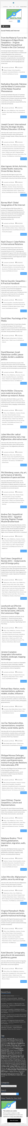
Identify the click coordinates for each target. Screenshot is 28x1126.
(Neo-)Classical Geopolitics (10, 185)
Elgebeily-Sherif (20, 1059)
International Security (13, 150)
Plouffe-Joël (15, 1068)
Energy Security (11, 634)
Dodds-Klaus (17, 1053)
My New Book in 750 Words (16, 338)
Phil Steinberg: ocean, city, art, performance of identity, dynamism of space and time (14, 474)
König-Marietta (10, 1063)
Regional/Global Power (7, 229)
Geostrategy (5, 150)
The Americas (11, 460)
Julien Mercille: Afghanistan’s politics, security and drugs (14, 878)
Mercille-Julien (10, 1066)
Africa (5, 144)
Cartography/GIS (17, 674)
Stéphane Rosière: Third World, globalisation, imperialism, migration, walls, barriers (13, 842)
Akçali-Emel (18, 1039)
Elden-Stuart (9, 1059)
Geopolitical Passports (19, 148)
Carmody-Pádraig (12, 1045)
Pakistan (15, 112)
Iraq (20, 150)
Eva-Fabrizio (5, 1060)
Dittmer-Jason (7, 1053)
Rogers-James (9, 1071)
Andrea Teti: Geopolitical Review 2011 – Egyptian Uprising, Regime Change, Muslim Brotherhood (12, 518)
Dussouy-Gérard (7, 1055)
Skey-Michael (20, 1071)
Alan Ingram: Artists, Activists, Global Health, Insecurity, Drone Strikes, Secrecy (14, 168)
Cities (14, 494)
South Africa (21, 154)
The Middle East (10, 156)
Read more (23, 76)
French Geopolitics (8, 302)
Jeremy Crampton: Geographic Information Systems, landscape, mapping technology (13, 655)
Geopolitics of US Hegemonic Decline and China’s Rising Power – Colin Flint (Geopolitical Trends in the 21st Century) (13, 1022)
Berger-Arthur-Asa (17, 1040)
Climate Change (7, 70)
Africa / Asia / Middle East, (10, 110)
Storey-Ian (16, 1073)
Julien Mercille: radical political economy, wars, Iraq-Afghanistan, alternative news (14, 436)
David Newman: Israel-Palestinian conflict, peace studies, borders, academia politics (12, 355)
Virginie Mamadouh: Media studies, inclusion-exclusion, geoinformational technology (13, 913)
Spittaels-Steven (6, 1073)
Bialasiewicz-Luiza (7, 1042)
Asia (17, 110)
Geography (4, 72)
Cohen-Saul (16, 1047)
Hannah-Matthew (16, 1062)
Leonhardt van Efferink (8, 67)
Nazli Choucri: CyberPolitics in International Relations (13, 243)
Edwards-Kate (19, 1055)
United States (18, 156)
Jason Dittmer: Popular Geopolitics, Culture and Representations (11, 802)
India (3, 418)
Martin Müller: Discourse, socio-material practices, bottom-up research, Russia (12, 393)
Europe (15, 146)
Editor (10, 6)
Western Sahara (5, 978)
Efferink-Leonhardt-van (12, 1057)
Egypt (20, 540)
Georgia (21, 498)
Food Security (11, 936)
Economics (10, 146)
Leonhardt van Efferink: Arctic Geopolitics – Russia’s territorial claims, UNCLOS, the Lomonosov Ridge (13, 609)
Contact (17, 6)
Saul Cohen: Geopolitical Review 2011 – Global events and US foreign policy (13, 560)
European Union (21, 146)
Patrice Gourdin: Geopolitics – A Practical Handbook (14, 282)
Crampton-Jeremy (7, 1048)
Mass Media (9, 112)
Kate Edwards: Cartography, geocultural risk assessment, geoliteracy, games (13, 955)
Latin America (15, 588)
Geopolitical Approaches (7, 148)
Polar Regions (5, 502)
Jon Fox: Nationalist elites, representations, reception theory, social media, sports (12, 725)
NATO (14, 152)
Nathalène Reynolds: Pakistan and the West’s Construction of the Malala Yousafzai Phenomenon (14, 87)
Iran (11, 542)
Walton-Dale (16, 1075)
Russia (3, 192)
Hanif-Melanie (6, 1062)
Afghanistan (6, 454)
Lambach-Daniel (20, 1063)
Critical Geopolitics (15, 70)
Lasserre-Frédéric (6, 1065)
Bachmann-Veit (6, 1040)
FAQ (14, 6)
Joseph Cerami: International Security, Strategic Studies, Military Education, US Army (13, 126)
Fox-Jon (22, 1060)
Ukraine (12, 595)
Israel (18, 377)
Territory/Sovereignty (7, 231)
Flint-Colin (14, 1060)
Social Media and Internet (12, 74)
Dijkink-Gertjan (15, 1052)
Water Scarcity (17, 641)
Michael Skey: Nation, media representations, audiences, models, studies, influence (13, 691)
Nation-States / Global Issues (17, 190)
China (5, 415)
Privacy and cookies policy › (16, 1116)
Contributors (5, 6)
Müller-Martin (21, 1066)
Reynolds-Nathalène (14, 1070)
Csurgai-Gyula (13, 1050)
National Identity (20, 500)
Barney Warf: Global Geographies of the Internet (13, 203)
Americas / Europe (12, 186)
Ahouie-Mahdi (7, 1039)
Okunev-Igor (5, 1068)
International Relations (13, 72)
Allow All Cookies (14, 1120)
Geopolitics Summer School (7, 995)
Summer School (23, 6)
